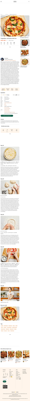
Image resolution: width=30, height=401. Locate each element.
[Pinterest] (5, 374)
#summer (5, 330)
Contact (17, 375)
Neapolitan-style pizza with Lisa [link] (13, 14)
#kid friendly (6, 325)
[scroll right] (29, 354)
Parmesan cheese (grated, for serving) (9, 112)
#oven (9, 330)
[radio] (1, 40)
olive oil (5, 105)
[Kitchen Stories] (15, 1)
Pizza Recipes (6, 14)
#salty (16, 325)
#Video (15, 329)
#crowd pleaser (9, 327)
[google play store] (5, 388)
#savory (2, 330)
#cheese (5, 327)
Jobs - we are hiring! (11, 372)
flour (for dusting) (6, 107)
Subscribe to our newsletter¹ (5, 377)
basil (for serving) (6, 109)
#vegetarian (10, 325)
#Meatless (7, 329)
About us (10, 373)
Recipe (1, 14)
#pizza (14, 325)
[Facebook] (3, 373)
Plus (10, 376)
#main (2, 327)
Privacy (17, 373)
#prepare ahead (14, 327)
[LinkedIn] (7, 374)
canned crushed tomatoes (8, 102)
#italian (2, 325)
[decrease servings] (1, 95)
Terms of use (17, 372)
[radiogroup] (4, 40)
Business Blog (24, 372)
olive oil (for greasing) (7, 108)
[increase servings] (5, 95)
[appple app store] (5, 386)
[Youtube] (3, 374)
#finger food (11, 329)
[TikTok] (7, 373)
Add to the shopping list (7, 115)
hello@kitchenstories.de (15, 394)
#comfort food (3, 329)
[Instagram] (5, 373)
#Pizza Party (12, 330)
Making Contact (25, 373)
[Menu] (1, 1)
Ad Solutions (24, 371)
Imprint (17, 371)
